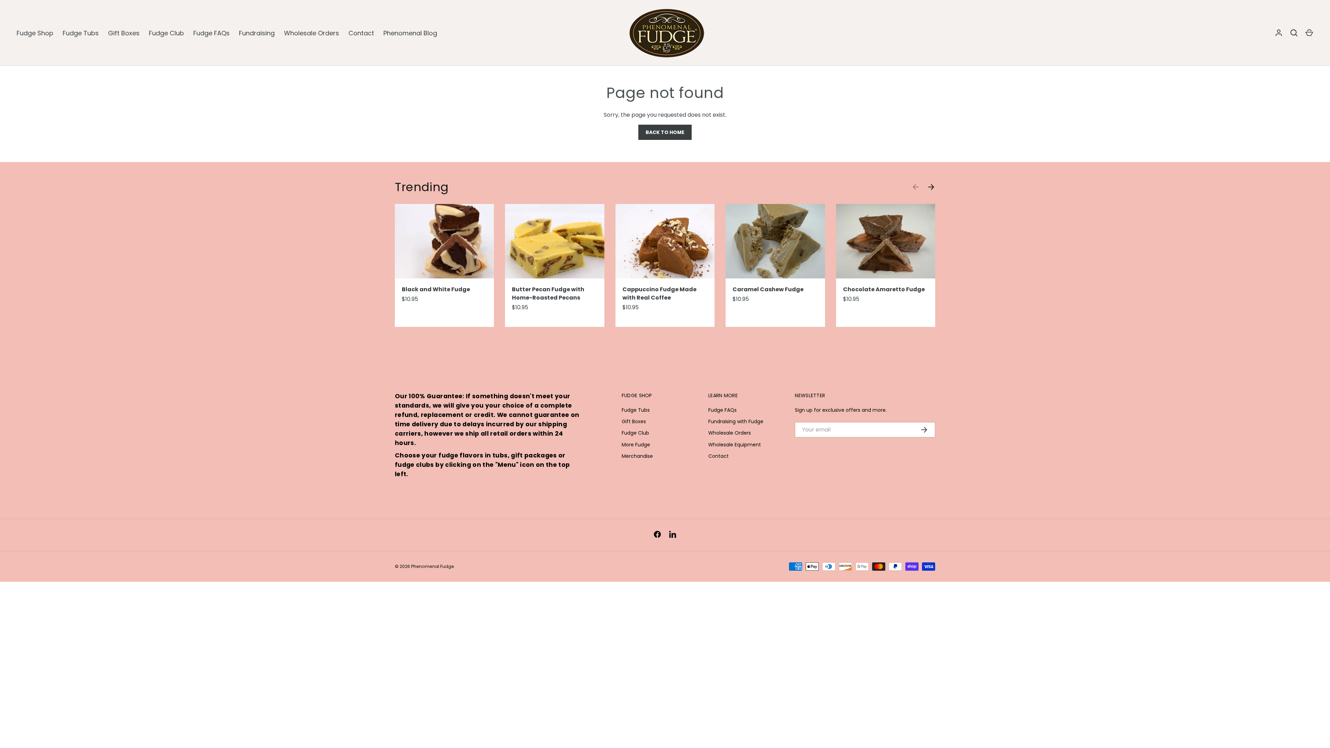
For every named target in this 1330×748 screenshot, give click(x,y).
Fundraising (257, 33)
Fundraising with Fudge (735, 421)
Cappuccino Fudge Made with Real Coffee (659, 293)
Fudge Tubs (81, 33)
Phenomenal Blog (410, 33)
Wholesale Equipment (734, 444)
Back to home (665, 132)
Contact (361, 33)
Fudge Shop (35, 33)
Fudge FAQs (211, 33)
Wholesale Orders (311, 33)
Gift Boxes (124, 33)
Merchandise (637, 456)
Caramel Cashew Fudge (768, 289)
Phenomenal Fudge (432, 566)
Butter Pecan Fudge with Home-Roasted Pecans (548, 293)
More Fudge (636, 444)
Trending (422, 187)
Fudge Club (166, 33)
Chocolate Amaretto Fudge (884, 289)
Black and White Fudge (436, 289)
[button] (1309, 33)
